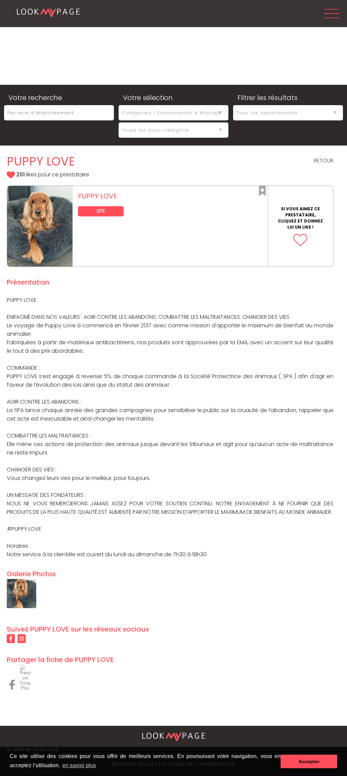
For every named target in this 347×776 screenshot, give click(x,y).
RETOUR (323, 160)
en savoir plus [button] (79, 765)
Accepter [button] (309, 761)
